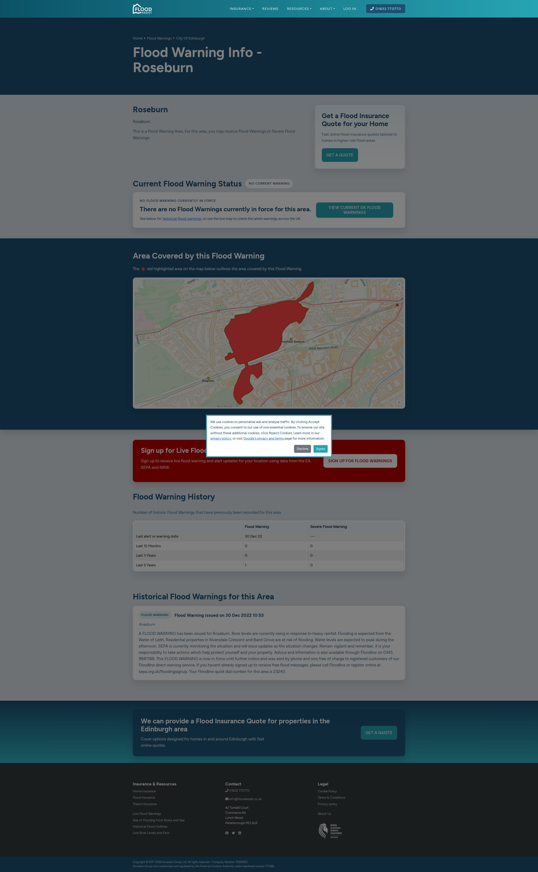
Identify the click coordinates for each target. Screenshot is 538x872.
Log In (349, 9)
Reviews (270, 9)
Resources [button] (298, 9)
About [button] (326, 9)
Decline (302, 449)
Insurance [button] (241, 9)
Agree (320, 449)
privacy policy (220, 438)
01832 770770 (388, 9)
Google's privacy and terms (263, 438)
